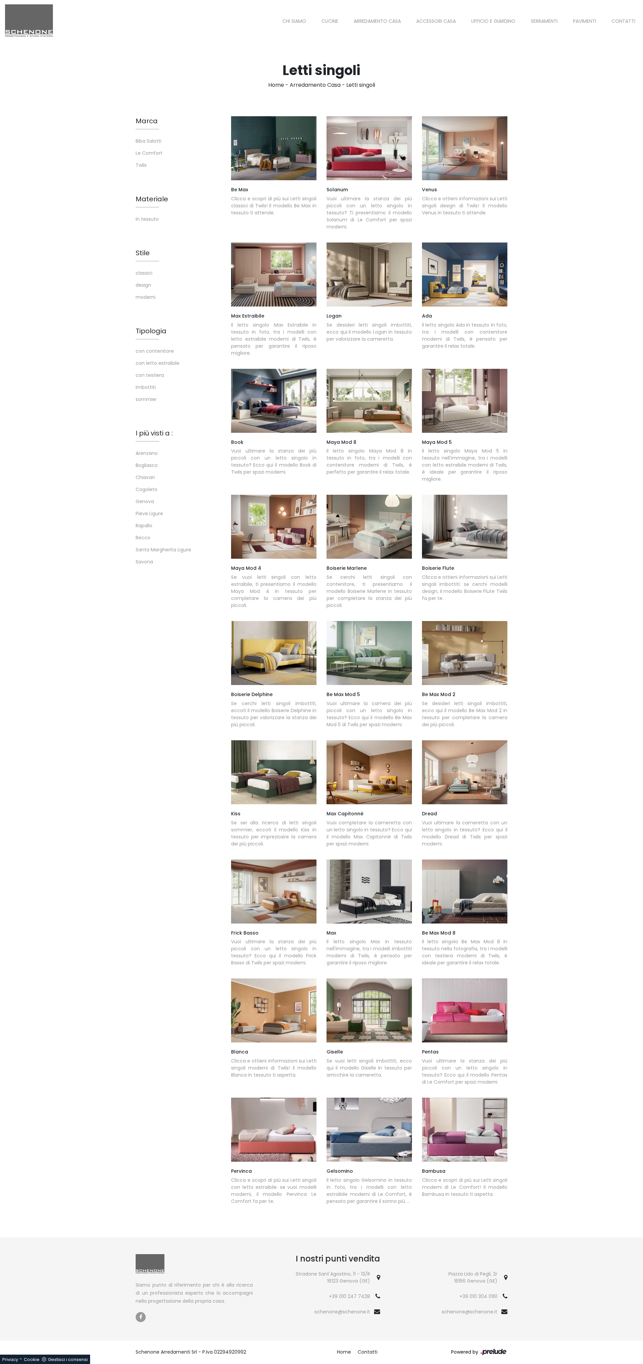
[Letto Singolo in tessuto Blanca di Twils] (273, 1010)
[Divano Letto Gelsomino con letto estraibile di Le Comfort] (369, 1130)
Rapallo (144, 525)
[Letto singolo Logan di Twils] (369, 274)
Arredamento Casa (377, 21)
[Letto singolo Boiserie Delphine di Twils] (273, 653)
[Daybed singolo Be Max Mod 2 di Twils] (464, 653)
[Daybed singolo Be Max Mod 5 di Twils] (369, 653)
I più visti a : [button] (154, 433)
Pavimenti (584, 21)
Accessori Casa (436, 21)
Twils (141, 165)
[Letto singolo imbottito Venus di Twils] (464, 148)
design (143, 285)
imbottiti (146, 387)
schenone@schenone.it (342, 1311)
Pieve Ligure (149, 513)
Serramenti (544, 21)
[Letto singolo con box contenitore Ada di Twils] (464, 274)
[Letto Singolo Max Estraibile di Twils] (273, 274)
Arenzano (147, 453)
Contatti (623, 21)
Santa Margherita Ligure (163, 549)
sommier (146, 399)
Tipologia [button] (151, 331)
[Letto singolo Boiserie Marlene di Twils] (369, 527)
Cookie (32, 1359)
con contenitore (155, 351)
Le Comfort (149, 153)
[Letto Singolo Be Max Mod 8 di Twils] (464, 892)
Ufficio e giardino (493, 21)
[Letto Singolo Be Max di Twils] (273, 148)
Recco (143, 537)
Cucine (330, 21)
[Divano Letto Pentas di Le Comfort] (464, 1010)
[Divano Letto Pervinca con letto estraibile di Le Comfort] (273, 1130)
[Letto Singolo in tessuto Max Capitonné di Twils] (369, 772)
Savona (144, 561)
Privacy (10, 1359)
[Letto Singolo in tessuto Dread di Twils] (464, 772)
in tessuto (147, 219)
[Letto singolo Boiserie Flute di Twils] (464, 527)
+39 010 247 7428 (349, 1296)
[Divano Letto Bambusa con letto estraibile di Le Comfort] (464, 1130)
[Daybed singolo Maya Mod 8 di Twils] (369, 401)
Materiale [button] (152, 199)
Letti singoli (360, 85)
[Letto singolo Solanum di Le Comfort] (369, 148)
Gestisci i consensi (68, 1359)
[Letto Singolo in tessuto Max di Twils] (369, 892)
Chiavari (145, 477)
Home (276, 85)
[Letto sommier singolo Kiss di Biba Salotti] (273, 772)
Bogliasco (147, 465)
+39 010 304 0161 (478, 1296)
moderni (145, 297)
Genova (145, 501)
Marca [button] (147, 121)
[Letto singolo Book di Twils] (273, 401)
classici (144, 273)
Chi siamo (294, 21)
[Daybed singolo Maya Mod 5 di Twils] (464, 401)
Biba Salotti (148, 141)
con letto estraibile (158, 363)
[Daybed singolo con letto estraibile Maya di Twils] (273, 527)
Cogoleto (146, 489)
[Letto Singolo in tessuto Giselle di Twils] (369, 1010)
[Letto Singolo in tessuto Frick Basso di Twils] (273, 892)
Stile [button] (143, 253)
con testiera (150, 375)
